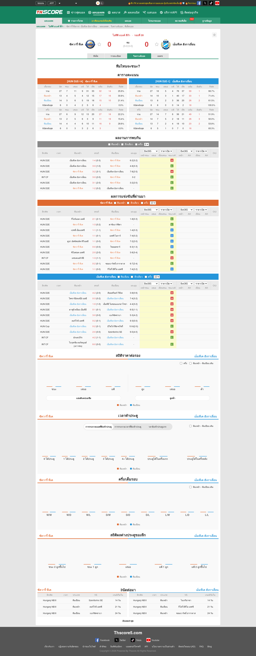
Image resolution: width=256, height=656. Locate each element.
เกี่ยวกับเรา (49, 646)
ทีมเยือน (125, 276)
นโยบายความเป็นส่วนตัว (163, 646)
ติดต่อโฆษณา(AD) (187, 646)
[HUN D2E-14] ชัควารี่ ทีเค (82, 81)
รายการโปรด (77, 20)
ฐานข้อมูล (207, 20)
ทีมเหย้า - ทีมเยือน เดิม (203, 363)
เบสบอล (152, 12)
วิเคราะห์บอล (139, 56)
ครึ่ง (140, 144)
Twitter (123, 640)
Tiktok (138, 640)
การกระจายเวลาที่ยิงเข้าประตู (128, 426)
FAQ (201, 646)
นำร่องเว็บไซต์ (89, 646)
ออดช (160, 55)
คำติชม (103, 646)
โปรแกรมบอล (154, 20)
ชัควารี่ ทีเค (106, 202)
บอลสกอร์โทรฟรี (133, 646)
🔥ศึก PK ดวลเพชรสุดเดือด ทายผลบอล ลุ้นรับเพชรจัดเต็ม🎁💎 (156, 3)
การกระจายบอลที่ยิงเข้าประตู (99, 426)
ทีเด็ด (95, 55)
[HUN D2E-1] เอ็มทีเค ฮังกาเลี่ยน (174, 81)
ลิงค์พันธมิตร (116, 646)
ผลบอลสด (98, 12)
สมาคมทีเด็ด (181, 20)
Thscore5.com (128, 632)
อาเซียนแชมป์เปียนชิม (102, 20)
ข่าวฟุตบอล (78, 12)
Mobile (41, 3)
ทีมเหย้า (115, 144)
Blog (209, 646)
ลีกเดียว (129, 144)
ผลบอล (128, 20)
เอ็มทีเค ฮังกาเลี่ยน (106, 276)
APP (52, 3)
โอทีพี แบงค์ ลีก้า (55, 26)
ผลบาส (116, 12)
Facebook (105, 640)
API (146, 646)
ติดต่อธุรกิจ (191, 12)
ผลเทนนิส (133, 12)
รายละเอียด (116, 55)
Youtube (155, 640)
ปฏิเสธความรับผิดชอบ (68, 646)
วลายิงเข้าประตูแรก (157, 426)
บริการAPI (170, 12)
